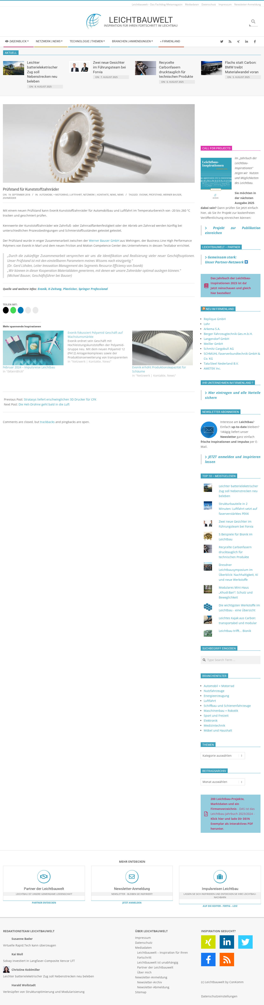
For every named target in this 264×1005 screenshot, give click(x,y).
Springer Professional (93, 289)
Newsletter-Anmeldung (132, 889)
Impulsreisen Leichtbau (220, 889)
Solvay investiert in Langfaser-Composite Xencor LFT (39, 961)
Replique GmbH (215, 319)
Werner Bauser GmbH (104, 241)
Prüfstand (155, 194)
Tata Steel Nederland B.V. (221, 363)
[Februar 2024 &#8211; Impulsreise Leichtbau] (33, 348)
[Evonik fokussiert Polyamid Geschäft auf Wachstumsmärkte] (100, 347)
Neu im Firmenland (220, 309)
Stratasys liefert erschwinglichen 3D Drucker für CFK (60, 399)
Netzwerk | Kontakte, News (99, 194)
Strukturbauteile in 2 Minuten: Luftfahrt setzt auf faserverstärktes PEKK (238, 509)
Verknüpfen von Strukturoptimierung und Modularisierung (44, 992)
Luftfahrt (76, 194)
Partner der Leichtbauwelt (44, 889)
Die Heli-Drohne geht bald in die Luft (44, 404)
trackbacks (47, 422)
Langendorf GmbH (216, 339)
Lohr (207, 324)
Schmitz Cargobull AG (219, 349)
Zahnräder (9, 197)
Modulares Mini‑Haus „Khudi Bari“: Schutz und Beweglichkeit (236, 592)
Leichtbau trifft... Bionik (235, 631)
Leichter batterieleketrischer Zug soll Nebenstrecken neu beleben (238, 491)
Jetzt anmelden (131, 902)
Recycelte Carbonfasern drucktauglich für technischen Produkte (235, 552)
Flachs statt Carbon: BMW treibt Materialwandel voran (241, 67)
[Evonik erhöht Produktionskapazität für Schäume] (162, 348)
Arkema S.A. (212, 329)
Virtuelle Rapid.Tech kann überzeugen (29, 945)
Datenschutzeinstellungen (219, 996)
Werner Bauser (172, 194)
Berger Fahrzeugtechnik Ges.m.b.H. (228, 334)
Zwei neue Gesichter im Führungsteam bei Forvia (109, 67)
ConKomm (236, 982)
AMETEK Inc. (212, 368)
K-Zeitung (54, 289)
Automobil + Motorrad (53, 194)
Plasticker (70, 289)
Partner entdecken (44, 902)
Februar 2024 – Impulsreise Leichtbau (29, 367)
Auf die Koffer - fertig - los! (220, 905)
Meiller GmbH (213, 344)
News (120, 194)
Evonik (143, 194)
